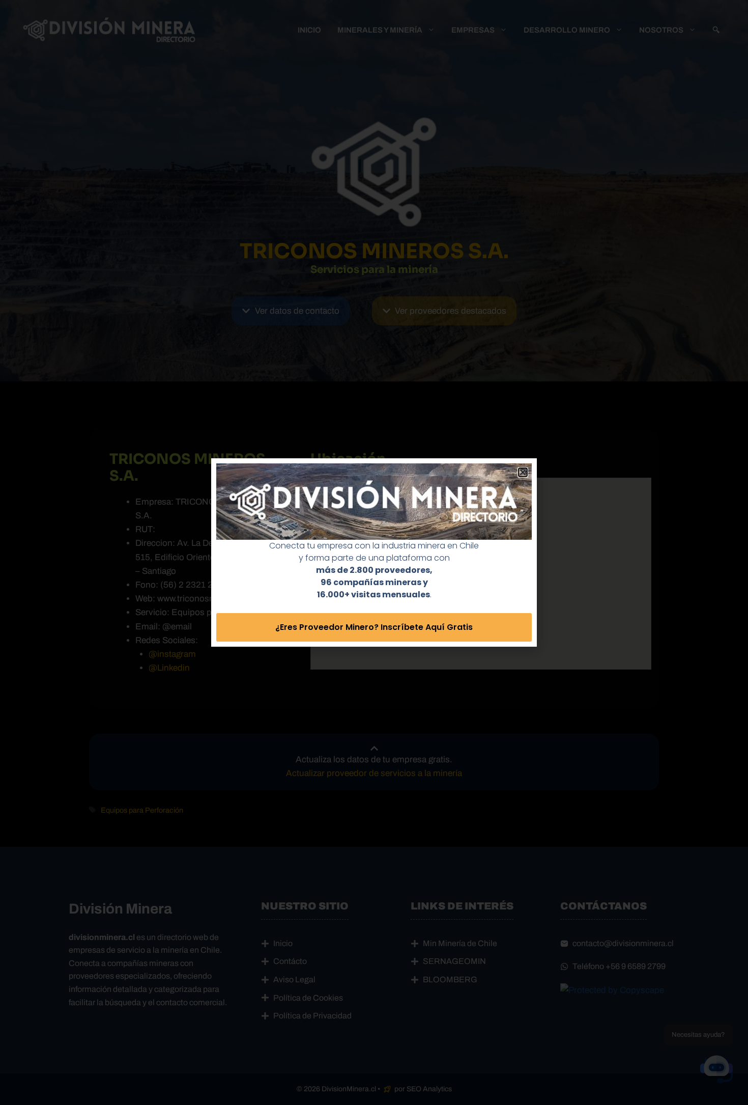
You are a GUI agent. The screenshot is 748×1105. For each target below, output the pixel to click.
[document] (374, 552)
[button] (523, 472)
